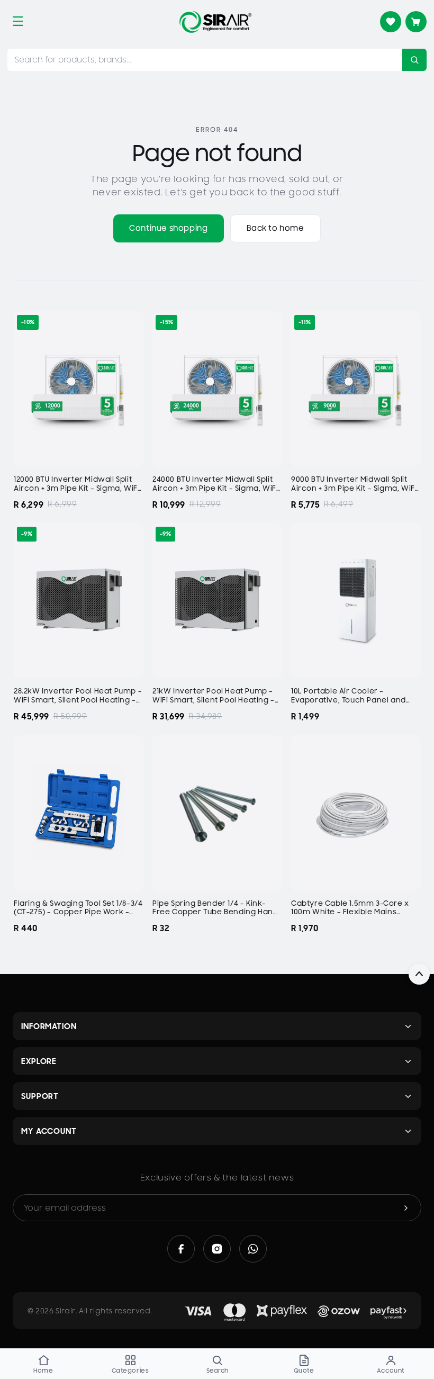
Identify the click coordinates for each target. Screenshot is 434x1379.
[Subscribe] (406, 1208)
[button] (18, 21)
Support (40, 1096)
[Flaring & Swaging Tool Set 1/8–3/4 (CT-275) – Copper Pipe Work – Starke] (78, 813)
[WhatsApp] (253, 1249)
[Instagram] (217, 1249)
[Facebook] (181, 1249)
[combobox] (204, 59)
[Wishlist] (390, 21)
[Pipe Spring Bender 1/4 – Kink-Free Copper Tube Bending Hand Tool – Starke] (217, 813)
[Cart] (416, 21)
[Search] (414, 60)
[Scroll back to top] (419, 974)
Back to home (275, 228)
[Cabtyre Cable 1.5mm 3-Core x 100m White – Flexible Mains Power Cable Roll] (355, 813)
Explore (39, 1061)
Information (49, 1026)
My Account (49, 1131)
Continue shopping (168, 228)
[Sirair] (215, 22)
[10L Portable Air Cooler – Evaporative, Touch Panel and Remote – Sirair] (355, 600)
